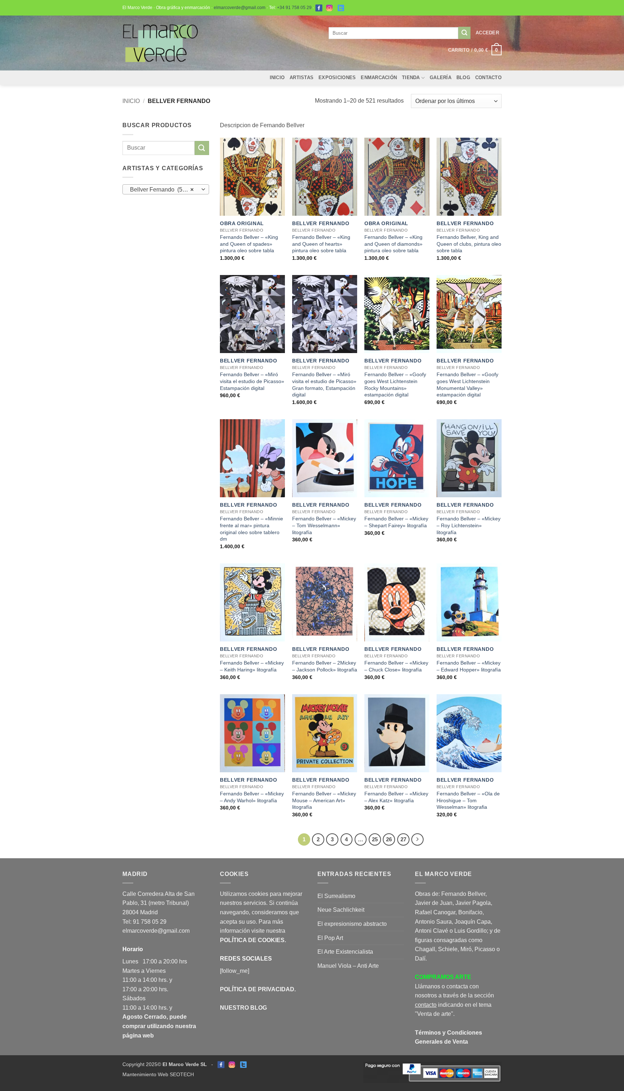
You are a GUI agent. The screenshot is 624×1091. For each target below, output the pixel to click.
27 (403, 839)
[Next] (417, 839)
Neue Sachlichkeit (340, 910)
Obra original (242, 223)
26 (389, 839)
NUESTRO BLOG (243, 1008)
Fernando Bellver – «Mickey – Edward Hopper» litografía (469, 666)
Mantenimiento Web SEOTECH (158, 1074)
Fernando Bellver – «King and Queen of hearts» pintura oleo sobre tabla (321, 243)
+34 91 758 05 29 (294, 7)
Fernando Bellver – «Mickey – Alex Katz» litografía (396, 797)
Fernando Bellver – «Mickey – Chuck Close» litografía (396, 666)
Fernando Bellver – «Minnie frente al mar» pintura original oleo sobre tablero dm (251, 529)
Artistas (301, 77)
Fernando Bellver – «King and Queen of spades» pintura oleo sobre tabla (249, 243)
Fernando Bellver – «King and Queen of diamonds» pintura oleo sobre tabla (393, 243)
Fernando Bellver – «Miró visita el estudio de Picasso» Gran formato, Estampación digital (324, 384)
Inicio (277, 77)
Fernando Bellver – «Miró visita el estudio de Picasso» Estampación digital (252, 381)
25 (375, 839)
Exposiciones (337, 77)
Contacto (488, 77)
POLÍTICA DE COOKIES (252, 940)
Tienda (411, 77)
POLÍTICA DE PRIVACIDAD (257, 989)
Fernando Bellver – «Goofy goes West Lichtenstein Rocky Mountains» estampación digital (395, 384)
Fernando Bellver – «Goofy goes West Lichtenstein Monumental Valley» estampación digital (467, 384)
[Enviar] (464, 33)
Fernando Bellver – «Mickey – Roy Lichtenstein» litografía (468, 525)
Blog (463, 77)
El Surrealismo (336, 896)
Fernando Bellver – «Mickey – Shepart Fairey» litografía (396, 522)
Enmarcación (379, 77)
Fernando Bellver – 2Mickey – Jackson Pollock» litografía (324, 666)
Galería (440, 77)
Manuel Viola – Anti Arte (348, 966)
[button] (487, 33)
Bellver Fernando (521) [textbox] (162, 189)
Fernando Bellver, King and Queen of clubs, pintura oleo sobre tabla (469, 243)
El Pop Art (330, 938)
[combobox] (165, 189)
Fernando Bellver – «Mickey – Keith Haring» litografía (252, 666)
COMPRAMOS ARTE (443, 977)
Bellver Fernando (321, 223)
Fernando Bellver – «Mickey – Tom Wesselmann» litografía (324, 525)
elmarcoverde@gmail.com (239, 7)
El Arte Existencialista (345, 952)
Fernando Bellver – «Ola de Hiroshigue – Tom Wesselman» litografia (468, 800)
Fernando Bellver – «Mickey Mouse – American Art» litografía (324, 800)
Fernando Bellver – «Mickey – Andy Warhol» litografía (252, 797)
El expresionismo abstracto (352, 924)
